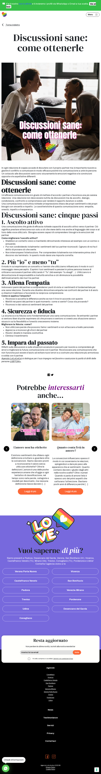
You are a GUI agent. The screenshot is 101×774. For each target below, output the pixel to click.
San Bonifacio (75, 581)
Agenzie (50, 668)
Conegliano (25, 618)
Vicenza (75, 571)
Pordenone (75, 599)
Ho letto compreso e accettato (53, 659)
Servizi (50, 725)
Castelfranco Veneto (25, 581)
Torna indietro (12, 25)
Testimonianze (50, 718)
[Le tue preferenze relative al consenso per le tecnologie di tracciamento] (96, 769)
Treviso (26, 599)
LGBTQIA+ (15, 361)
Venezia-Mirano (75, 590)
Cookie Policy (50, 769)
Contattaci (50, 741)
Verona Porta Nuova (26, 571)
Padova (26, 590)
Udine (26, 609)
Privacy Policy (50, 767)
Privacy (50, 733)
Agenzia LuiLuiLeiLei (11, 358)
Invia (77, 652)
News (50, 710)
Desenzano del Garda (75, 609)
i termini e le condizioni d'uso (63, 659)
